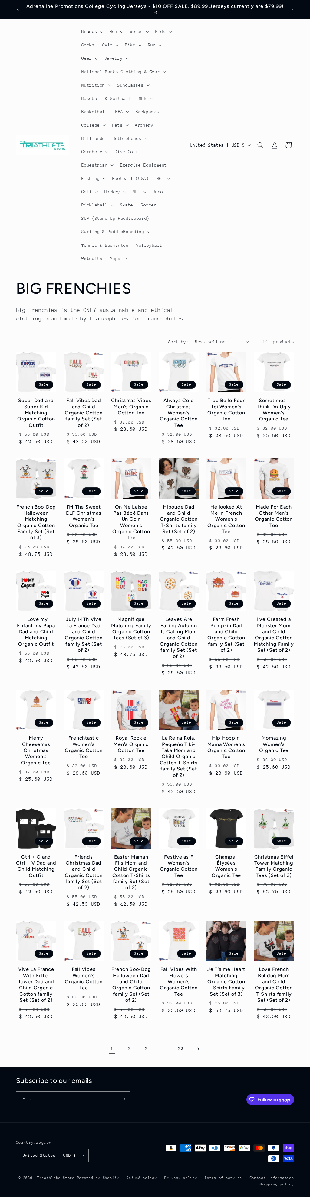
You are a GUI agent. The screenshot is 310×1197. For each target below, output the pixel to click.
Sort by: (178, 341)
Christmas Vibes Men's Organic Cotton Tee (131, 406)
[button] (92, 31)
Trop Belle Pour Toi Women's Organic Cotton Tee (226, 409)
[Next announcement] (292, 9)
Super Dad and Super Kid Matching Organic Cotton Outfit (36, 412)
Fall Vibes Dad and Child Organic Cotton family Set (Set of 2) (84, 412)
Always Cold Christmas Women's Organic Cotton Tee (179, 412)
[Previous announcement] (18, 9)
